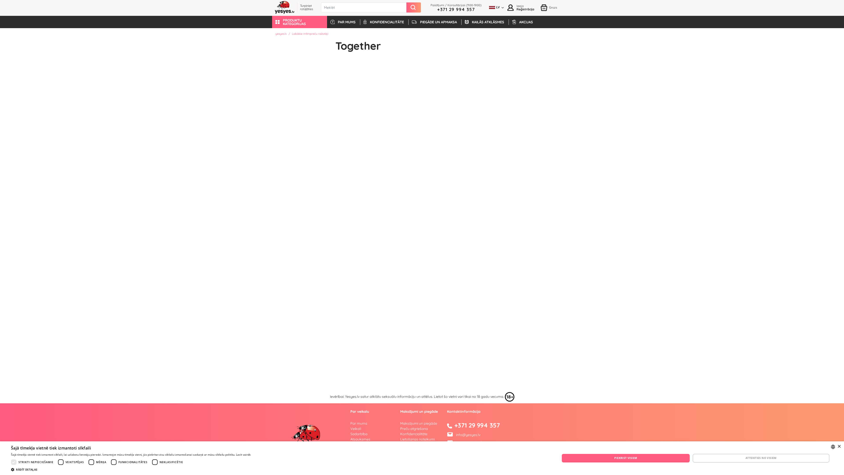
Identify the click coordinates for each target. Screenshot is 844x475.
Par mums (358, 423)
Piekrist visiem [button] (625, 458)
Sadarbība (358, 434)
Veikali (355, 428)
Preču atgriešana (414, 428)
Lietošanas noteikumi (417, 439)
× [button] (839, 446)
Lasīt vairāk (243, 455)
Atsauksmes (360, 439)
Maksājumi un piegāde (418, 423)
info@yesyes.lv (468, 435)
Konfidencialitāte (413, 434)
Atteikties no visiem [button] (761, 458)
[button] (299, 22)
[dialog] (422, 458)
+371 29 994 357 (456, 9)
